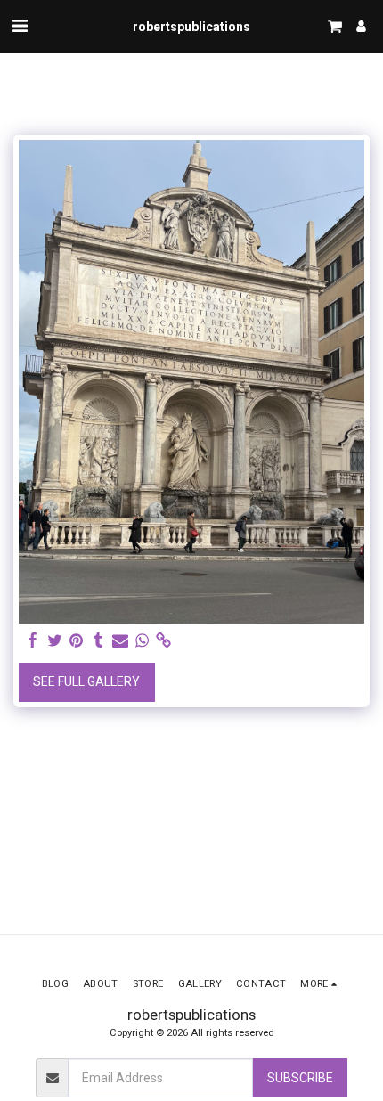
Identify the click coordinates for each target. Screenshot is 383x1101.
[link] (164, 640)
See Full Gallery (86, 681)
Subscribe (300, 1078)
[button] (19, 26)
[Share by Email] (120, 640)
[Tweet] (55, 640)
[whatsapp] (142, 640)
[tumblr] (99, 640)
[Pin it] (77, 640)
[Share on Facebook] (33, 640)
